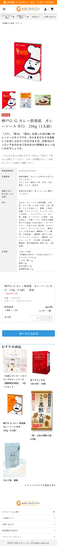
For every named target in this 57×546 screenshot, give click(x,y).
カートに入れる (28, 333)
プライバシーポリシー (12, 536)
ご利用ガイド (8, 518)
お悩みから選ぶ (21, 16)
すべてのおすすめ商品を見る (41, 485)
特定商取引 (10, 530)
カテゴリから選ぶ (7, 16)
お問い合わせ (50, 16)
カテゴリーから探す (11, 511)
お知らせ (36, 16)
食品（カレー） (16, 23)
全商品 (5, 23)
